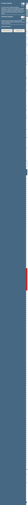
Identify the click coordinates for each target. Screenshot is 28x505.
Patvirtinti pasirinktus (7, 30)
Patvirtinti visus (19, 30)
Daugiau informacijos (6, 26)
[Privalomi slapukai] (23, 4)
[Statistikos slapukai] (23, 17)
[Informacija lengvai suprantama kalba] (26, 4)
